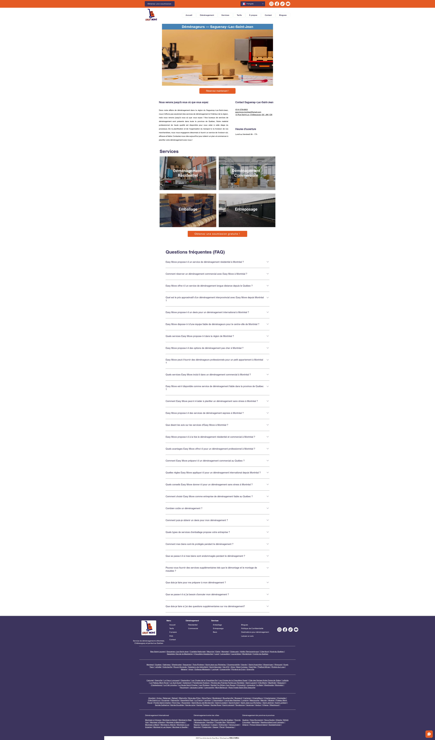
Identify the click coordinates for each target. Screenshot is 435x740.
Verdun (258, 705)
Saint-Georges (215, 667)
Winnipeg (231, 722)
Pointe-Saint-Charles (162, 703)
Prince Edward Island (258, 725)
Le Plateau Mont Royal (159, 683)
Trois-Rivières (198, 665)
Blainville (183, 698)
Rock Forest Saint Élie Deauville (242, 687)
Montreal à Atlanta (168, 725)
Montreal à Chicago (153, 720)
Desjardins (185, 680)
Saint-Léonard (228, 705)
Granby (244, 665)
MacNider (272, 683)
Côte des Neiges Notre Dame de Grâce (265, 680)
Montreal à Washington (175, 722)
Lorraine (245, 700)
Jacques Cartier (196, 687)
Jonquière (251, 685)
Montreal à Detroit (170, 720)
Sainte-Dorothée (177, 705)
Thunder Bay (220, 722)
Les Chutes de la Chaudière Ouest (233, 680)
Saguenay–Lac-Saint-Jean (178, 651)
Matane (184, 669)
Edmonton (223, 725)
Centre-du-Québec (260, 654)
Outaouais (234, 651)
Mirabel (271, 700)
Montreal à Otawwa (202, 720)
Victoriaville (167, 667)
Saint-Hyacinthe (255, 665)
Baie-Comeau (242, 667)
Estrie (217, 651)
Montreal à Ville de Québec (222, 720)
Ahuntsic (151, 698)
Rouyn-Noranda (180, 667)
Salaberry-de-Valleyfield (198, 667)
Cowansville (225, 669)
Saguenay (187, 665)
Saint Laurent (251, 683)
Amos (190, 669)
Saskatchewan (275, 725)
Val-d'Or (226, 667)
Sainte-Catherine (162, 705)
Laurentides (236, 654)
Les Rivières (204, 685)
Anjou (159, 698)
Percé (222, 727)
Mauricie (210, 651)
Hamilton (210, 722)
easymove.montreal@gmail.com (248, 112)
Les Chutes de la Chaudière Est (204, 680)
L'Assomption (217, 700)
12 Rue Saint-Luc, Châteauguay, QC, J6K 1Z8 (253, 115)
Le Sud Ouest (175, 683)
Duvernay (165, 700)
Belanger (167, 698)
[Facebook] (277, 4)
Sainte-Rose (216, 705)
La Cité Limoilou (170, 685)
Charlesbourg (156, 685)
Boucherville (228, 698)
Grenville (250, 669)
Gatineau (166, 665)
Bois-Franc (206, 698)
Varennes (250, 705)
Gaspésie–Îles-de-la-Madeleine (180, 654)
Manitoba (255, 722)
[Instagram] (271, 4)
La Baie (259, 685)
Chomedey (281, 698)
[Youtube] (288, 4)
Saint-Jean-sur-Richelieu (215, 665)
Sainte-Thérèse (203, 705)
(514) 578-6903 (241, 109)
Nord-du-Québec (277, 651)
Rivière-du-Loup (278, 667)
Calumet (150, 680)
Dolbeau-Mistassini (202, 669)
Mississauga (200, 722)
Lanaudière (225, 654)
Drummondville (233, 665)
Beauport (281, 683)
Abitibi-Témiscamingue (249, 651)
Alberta (279, 720)
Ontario (245, 725)
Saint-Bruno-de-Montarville (203, 703)
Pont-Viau (176, 703)
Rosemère (186, 703)
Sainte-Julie (190, 705)
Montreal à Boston (157, 722)
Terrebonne (240, 705)
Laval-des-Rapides (232, 700)
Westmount (274, 705)
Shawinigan (268, 665)
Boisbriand (217, 698)
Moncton (197, 727)
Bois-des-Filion (194, 698)
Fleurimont (184, 687)
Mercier (264, 700)
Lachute (215, 669)
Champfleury (257, 698)
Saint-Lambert (281, 703)
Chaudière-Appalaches (203, 654)
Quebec (158, 665)
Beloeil (175, 698)
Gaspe (215, 727)
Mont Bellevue (221, 687)
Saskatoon (205, 725)
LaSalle (285, 680)
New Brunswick (256, 720)
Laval (217, 654)
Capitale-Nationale (197, 651)
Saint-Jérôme (268, 703)
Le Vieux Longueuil (172, 680)
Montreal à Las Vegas (162, 727)
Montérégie (247, 654)
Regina (197, 725)
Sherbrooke (177, 665)
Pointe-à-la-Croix (238, 669)
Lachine (207, 700)
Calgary (214, 725)
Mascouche (254, 700)
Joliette (158, 667)
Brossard (238, 698)
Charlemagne (270, 698)
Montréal (225, 651)
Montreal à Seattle (179, 727)
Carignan (247, 698)
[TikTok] (282, 4)
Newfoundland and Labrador (272, 722)
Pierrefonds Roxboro (201, 683)
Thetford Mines (264, 667)
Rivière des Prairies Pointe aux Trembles (227, 683)
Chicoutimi (241, 685)
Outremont (187, 683)
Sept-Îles (252, 667)
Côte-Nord (264, 651)
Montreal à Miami (152, 725)
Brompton (279, 685)
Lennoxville (209, 687)
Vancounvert (234, 725)
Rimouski (278, 665)
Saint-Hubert (234, 703)
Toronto (237, 720)
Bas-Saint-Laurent (157, 651)
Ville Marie (262, 683)
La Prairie (199, 700)
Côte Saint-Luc (154, 700)
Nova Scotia (269, 720)
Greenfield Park (186, 700)
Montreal (150, 665)
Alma (233, 667)
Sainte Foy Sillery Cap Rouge (223, 685)
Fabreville (175, 700)
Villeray (265, 705)
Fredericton (206, 727)
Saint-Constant (221, 703)
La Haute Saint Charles (188, 685)
